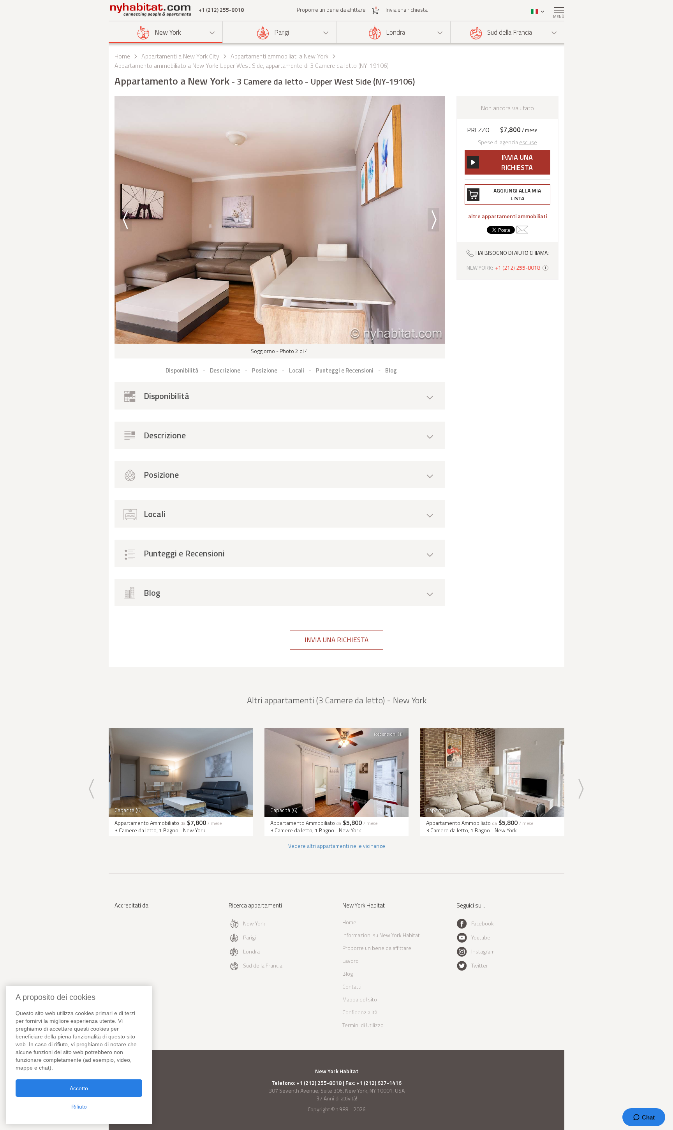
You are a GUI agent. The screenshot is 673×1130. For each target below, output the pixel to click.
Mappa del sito (359, 999)
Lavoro (350, 961)
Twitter (479, 965)
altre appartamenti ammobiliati (507, 216)
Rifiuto (79, 1107)
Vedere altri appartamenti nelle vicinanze (336, 846)
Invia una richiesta (407, 9)
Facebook (482, 923)
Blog (347, 973)
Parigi (281, 32)
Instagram (483, 951)
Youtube (480, 937)
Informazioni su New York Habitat (381, 935)
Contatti (351, 986)
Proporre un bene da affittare (331, 9)
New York (168, 32)
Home (122, 56)
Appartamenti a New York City (180, 56)
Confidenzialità (359, 1012)
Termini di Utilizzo (363, 1025)
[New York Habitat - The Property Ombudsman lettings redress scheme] (140, 937)
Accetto (79, 1088)
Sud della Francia (509, 32)
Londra (395, 32)
